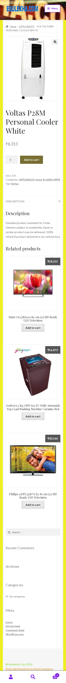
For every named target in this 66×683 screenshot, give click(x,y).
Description (15, 201)
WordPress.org (15, 634)
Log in (9, 622)
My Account (11, 677)
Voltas (15, 183)
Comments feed (15, 630)
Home (13, 26)
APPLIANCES (26, 26)
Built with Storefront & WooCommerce (29, 668)
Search (33, 677)
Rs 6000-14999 (51, 179)
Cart (51, 674)
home (38, 179)
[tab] (33, 201)
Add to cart (31, 159)
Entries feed (13, 626)
